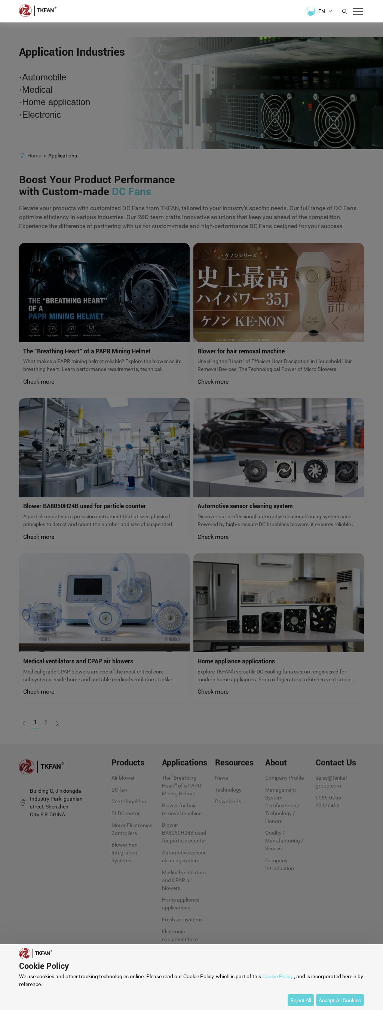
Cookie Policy (277, 976)
